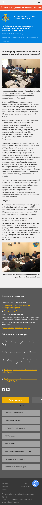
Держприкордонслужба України (18, 451)
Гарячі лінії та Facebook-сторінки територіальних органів (16, 307)
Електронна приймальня (13, 311)
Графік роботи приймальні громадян (16, 328)
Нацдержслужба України (15, 459)
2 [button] (23, 406)
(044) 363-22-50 (7, 302)
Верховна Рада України (14, 413)
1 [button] (20, 406)
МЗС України (10, 436)
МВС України (10, 444)
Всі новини (6, 34)
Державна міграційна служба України (24, 18)
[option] (17, 400)
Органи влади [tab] (15, 400)
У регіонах (17, 34)
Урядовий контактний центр (16, 467)
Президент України (12, 420)
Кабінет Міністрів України (15, 428)
